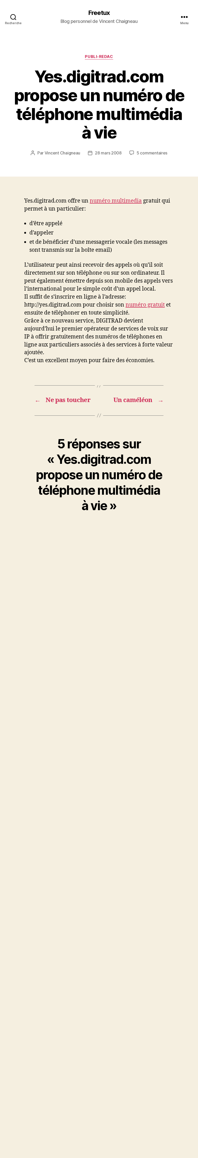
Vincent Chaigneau (62, 152)
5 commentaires (152, 152)
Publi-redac (99, 56)
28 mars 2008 (108, 152)
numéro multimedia (116, 200)
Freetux (99, 13)
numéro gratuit (145, 304)
